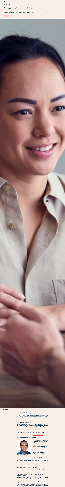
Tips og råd (10, 4)
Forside (5, 4)
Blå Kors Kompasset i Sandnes (38, 434)
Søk (54, 1)
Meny (59, 1)
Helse (6, 16)
